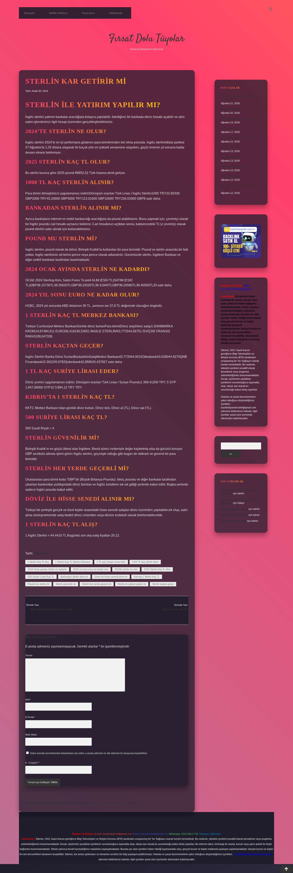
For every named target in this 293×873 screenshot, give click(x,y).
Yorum (28, 655)
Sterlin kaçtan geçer (163, 584)
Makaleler (41, 553)
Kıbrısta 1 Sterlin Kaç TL (147, 576)
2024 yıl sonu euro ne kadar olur (90, 569)
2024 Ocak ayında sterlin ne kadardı (47, 569)
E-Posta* (30, 717)
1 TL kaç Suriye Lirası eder (111, 562)
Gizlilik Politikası (58, 13)
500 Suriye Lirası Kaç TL (41, 576)
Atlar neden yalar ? (231, 128)
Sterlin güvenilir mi (66, 584)
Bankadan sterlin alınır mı (74, 576)
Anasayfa (29, 13)
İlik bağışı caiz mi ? (231, 157)
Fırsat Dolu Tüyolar (146, 39)
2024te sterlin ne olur (126, 569)
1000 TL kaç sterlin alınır (145, 562)
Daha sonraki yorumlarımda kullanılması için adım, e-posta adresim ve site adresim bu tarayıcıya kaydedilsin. (89, 753)
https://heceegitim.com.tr (84, 803)
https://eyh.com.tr (114, 803)
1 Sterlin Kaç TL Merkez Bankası (72, 562)
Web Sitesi (31, 734)
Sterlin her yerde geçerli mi (96, 584)
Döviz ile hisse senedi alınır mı (110, 576)
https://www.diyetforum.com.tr (45, 803)
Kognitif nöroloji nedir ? (233, 109)
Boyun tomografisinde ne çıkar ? (238, 119)
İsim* (28, 699)
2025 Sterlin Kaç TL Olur (157, 569)
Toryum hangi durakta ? (233, 166)
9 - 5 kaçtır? (32, 762)
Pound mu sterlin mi (38, 584)
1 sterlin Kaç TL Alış (38, 562)
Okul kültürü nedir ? (231, 176)
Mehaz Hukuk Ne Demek (234, 509)
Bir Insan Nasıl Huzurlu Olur (52, 609)
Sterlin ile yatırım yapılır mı (132, 584)
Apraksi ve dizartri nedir (233, 521)
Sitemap (132, 803)
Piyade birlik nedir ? (231, 147)
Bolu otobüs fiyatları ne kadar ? (237, 138)
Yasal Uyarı (88, 13)
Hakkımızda (115, 13)
